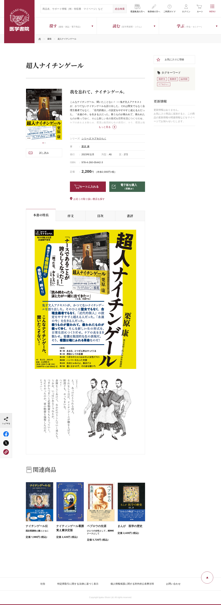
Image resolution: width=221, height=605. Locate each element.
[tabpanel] (44, 114)
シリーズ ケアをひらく (93, 138)
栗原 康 (85, 146)
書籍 (49, 39)
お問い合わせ (173, 583)
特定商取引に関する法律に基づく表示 (77, 583)
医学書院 (19, 21)
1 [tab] (43, 142)
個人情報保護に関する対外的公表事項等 (132, 583)
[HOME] (39, 39)
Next (62, 114)
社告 (42, 583)
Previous (26, 114)
